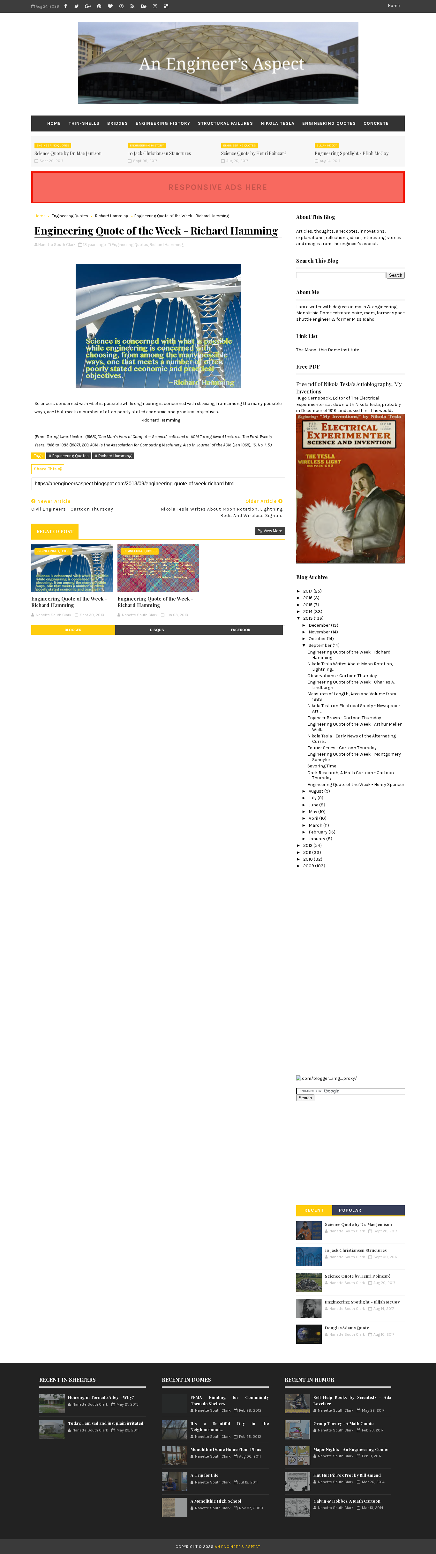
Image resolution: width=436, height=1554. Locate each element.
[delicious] (166, 6)
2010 (308, 859)
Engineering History (163, 123)
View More (273, 530)
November (320, 632)
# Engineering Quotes (69, 455)
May (313, 811)
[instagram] (155, 6)
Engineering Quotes (329, 123)
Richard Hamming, (167, 244)
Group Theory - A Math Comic (343, 1423)
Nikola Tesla (278, 123)
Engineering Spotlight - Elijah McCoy (351, 153)
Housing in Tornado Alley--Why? (101, 1397)
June (314, 805)
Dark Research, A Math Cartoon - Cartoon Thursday (350, 775)
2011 (307, 852)
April (314, 818)
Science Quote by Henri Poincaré (254, 153)
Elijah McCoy (327, 145)
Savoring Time (321, 766)
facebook (241, 630)
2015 (308, 605)
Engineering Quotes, (130, 244)
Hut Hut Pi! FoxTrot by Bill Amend (347, 1475)
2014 (308, 611)
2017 (308, 591)
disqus (157, 630)
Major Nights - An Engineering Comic (350, 1449)
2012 (308, 845)
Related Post (54, 531)
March (316, 825)
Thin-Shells (84, 123)
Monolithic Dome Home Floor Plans (226, 1449)
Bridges (117, 123)
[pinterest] (99, 6)
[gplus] (88, 6)
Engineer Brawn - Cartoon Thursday (344, 718)
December (320, 625)
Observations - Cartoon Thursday (342, 675)
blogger (73, 630)
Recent (314, 1210)
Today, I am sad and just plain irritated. (106, 1423)
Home (394, 5)
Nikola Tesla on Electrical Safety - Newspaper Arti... (353, 708)
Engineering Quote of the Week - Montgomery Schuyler (354, 756)
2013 (308, 618)
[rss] (132, 6)
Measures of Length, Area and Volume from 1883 (351, 696)
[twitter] (76, 6)
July (313, 798)
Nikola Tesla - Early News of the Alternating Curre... (351, 738)
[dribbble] (121, 6)
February (318, 832)
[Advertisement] (321, 971)
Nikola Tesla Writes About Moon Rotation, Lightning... (350, 666)
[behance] (143, 6)
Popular (350, 1210)
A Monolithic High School (216, 1501)
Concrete (376, 123)
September (321, 645)
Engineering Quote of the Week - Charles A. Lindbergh (351, 684)
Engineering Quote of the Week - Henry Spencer (355, 784)
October (318, 638)
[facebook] (65, 6)
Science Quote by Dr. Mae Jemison (67, 153)
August (316, 791)
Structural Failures (225, 123)
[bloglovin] (110, 6)
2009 (309, 866)
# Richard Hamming (113, 455)
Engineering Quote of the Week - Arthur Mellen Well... (354, 726)
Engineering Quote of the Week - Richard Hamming (69, 601)
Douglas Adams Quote (347, 1327)
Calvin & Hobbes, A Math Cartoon (346, 1501)
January (317, 838)
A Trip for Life (204, 1475)
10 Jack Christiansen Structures (159, 153)
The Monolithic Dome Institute (327, 350)
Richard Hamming (111, 215)
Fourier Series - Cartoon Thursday (342, 748)
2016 (308, 598)
